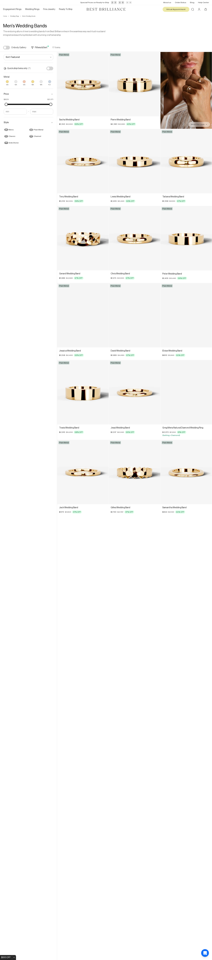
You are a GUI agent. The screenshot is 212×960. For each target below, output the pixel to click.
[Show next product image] (104, 84)
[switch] (6, 47)
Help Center (203, 2)
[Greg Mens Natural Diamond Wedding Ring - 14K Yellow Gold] (186, 392)
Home (5, 16)
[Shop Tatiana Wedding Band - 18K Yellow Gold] (200, 81)
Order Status (180, 2)
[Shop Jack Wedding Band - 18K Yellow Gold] (190, 89)
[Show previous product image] (62, 84)
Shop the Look (197, 124)
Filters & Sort (41, 47)
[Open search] (192, 9)
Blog (192, 2)
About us (167, 2)
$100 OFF (6, 957)
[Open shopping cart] (205, 9)
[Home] (106, 9)
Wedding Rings (14, 16)
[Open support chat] (205, 953)
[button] (28, 94)
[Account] (199, 9)
